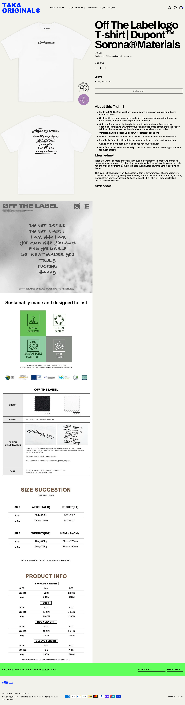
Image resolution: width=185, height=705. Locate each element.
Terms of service (51, 697)
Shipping (109, 56)
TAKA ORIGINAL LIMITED (19, 694)
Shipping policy (8, 699)
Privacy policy (37, 697)
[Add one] (105, 68)
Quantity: (99, 63)
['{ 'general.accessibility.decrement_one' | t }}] (96, 68)
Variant (98, 77)
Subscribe (173, 669)
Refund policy (25, 697)
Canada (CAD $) (173, 697)
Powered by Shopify (10, 697)
